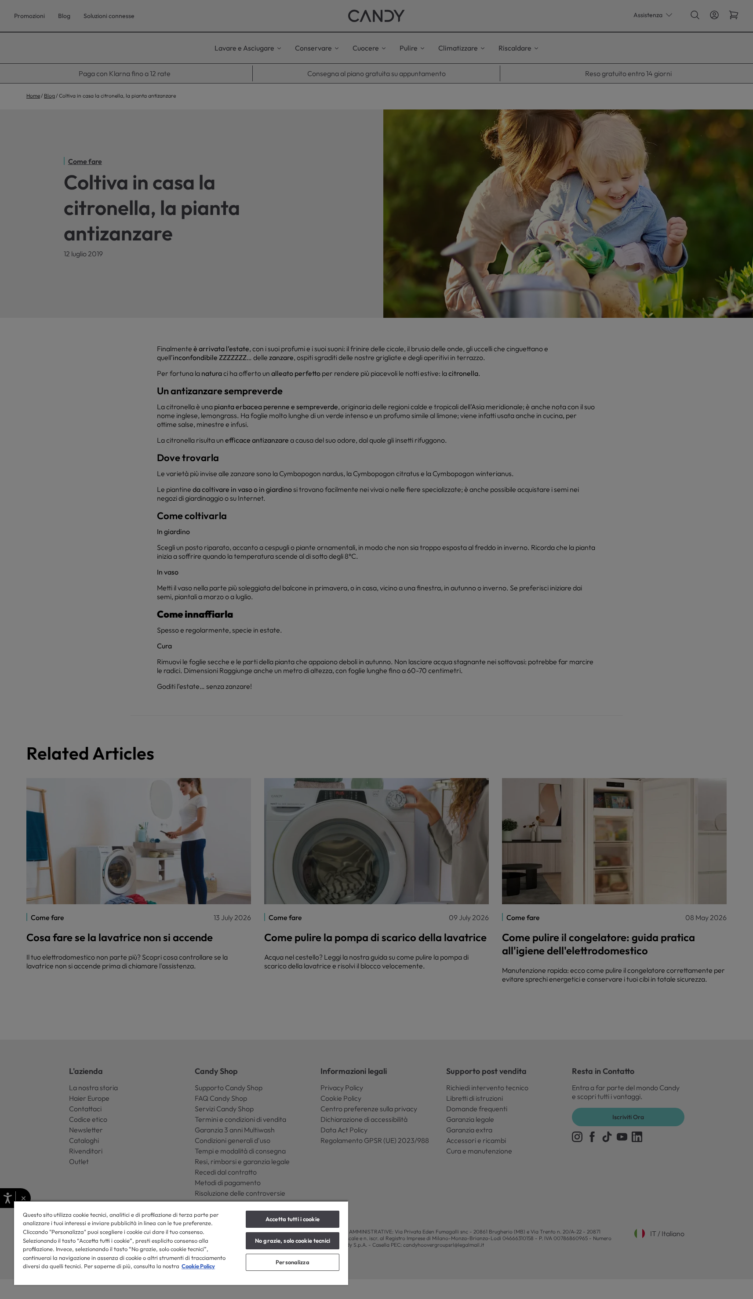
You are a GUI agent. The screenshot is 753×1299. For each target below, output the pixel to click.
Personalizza (292, 1262)
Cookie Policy (198, 1266)
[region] (181, 1243)
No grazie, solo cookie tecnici (292, 1240)
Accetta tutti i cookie (293, 1219)
